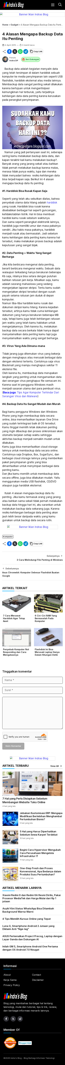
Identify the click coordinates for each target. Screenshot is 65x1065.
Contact (36, 974)
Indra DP (13, 60)
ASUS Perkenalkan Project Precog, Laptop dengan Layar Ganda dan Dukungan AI (32, 938)
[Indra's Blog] (13, 5)
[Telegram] (25, 51)
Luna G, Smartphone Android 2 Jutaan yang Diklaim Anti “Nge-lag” (28, 927)
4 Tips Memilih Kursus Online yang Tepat (26, 918)
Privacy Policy (11, 985)
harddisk (52, 202)
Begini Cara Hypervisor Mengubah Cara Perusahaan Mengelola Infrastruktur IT (40, 853)
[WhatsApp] (20, 51)
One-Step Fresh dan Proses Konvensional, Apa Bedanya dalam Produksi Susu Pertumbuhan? (40, 871)
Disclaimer (38, 979)
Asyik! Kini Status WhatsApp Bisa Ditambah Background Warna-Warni (28, 910)
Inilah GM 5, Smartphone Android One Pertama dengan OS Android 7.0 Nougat (30, 948)
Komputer (8, 536)
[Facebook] (9, 51)
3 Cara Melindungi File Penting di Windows (40, 560)
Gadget (14, 24)
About (7, 974)
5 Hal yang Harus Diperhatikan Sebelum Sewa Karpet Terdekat (38, 833)
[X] (14, 51)
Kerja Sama (9, 979)
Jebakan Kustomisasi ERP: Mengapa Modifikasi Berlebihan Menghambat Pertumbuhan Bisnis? (41, 816)
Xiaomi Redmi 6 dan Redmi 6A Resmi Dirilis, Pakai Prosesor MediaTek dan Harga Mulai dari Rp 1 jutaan (31, 898)
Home (5, 24)
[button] (59, 5)
